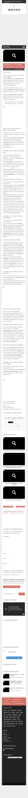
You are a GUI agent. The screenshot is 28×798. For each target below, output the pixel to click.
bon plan (5, 712)
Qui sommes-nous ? (19, 703)
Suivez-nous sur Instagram (15, 657)
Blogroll (7, 699)
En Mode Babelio (8, 748)
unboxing (21, 723)
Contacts (6, 701)
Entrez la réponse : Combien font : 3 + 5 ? (12, 574)
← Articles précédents (8, 506)
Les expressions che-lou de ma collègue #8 (14, 450)
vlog (14, 726)
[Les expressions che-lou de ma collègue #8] (14, 443)
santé (12, 721)
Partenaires (7, 703)
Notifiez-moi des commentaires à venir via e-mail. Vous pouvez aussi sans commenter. (13, 582)
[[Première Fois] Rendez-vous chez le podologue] (14, 476)
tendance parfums (10, 723)
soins (16, 721)
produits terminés (7, 719)
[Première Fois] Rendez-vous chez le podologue (14, 484)
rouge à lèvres (7, 721)
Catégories (5, 757)
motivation (6, 717)
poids (18, 717)
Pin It (18, 425)
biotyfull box (13, 710)
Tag (4, 723)
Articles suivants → (20, 506)
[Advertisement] (14, 29)
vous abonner (14, 583)
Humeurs (21, 69)
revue (18, 719)
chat (4, 412)
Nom (4, 553)
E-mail (4, 558)
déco (17, 712)
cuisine (13, 712)
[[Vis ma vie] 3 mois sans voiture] (14, 492)
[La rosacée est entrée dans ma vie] (6, 689)
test (16, 723)
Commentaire (6, 536)
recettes (14, 719)
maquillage (14, 714)
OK (22, 594)
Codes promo (17, 699)
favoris (21, 712)
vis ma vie (19, 412)
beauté (5, 710)
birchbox (19, 710)
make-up (9, 714)
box (9, 712)
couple (14, 412)
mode (19, 714)
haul (5, 714)
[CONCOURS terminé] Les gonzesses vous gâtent (16, 682)
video (5, 726)
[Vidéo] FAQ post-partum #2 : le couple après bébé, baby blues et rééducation (14, 467)
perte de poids (12, 717)
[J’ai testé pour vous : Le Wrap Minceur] (6, 676)
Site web (5, 563)
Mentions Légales (16, 701)
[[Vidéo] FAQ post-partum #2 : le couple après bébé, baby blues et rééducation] (14, 459)
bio (8, 710)
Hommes (17, 69)
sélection (21, 721)
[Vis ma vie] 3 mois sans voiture (14, 499)
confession (9, 412)
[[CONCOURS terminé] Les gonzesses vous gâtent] (6, 683)
